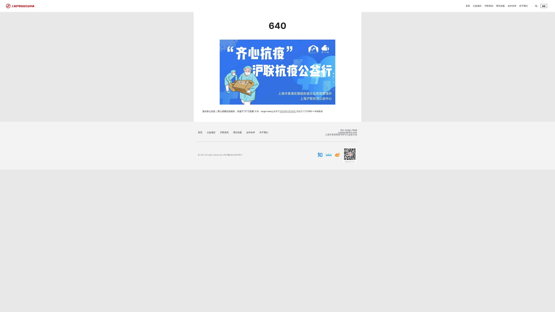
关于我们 (263, 132)
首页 (200, 132)
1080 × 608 (313, 111)
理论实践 (237, 132)
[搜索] (536, 6)
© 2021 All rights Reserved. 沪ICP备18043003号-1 (220, 155)
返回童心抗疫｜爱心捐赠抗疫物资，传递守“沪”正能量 (228, 111)
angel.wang (267, 111)
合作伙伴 (250, 132)
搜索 (543, 6)
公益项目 (211, 132)
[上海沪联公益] (20, 6)
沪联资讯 (224, 132)
